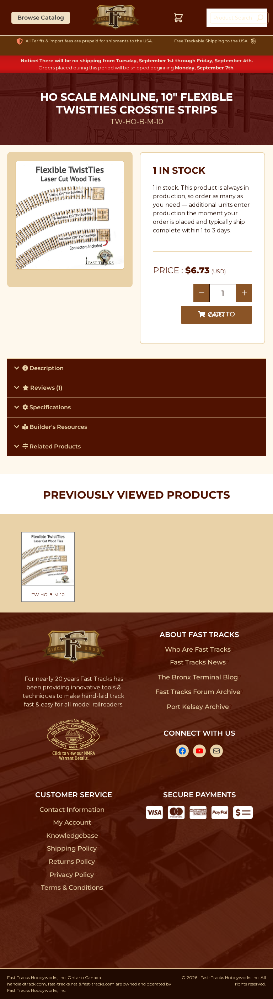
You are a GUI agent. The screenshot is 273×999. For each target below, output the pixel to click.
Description (46, 368)
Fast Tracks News (198, 662)
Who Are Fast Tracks (198, 649)
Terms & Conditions (72, 888)
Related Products (54, 446)
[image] (70, 215)
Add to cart (221, 314)
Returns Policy (72, 862)
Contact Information (71, 810)
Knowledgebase (72, 836)
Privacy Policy (71, 875)
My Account (72, 822)
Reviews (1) (46, 387)
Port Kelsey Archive (198, 707)
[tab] (136, 368)
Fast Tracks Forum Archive (197, 692)
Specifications (49, 407)
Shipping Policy (72, 848)
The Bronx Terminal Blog (198, 677)
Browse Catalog (40, 17)
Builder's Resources (57, 427)
